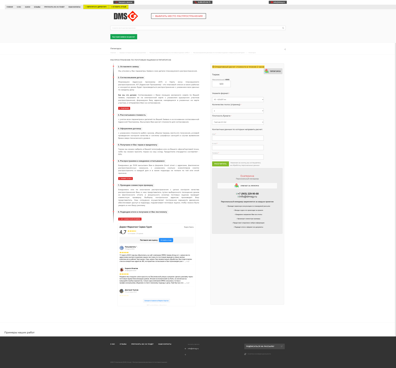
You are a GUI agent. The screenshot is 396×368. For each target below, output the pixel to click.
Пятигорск (275, 71)
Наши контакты (164, 344)
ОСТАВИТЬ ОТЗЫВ (119, 7)
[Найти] (283, 28)
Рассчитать (220, 164)
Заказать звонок (125, 2)
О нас (112, 344)
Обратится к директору (97, 7)
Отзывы (123, 344)
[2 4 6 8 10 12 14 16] (238, 110)
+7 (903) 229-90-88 (248, 193)
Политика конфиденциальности (259, 354)
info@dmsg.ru (279, 2)
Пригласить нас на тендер (142, 344)
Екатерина (247, 175)
